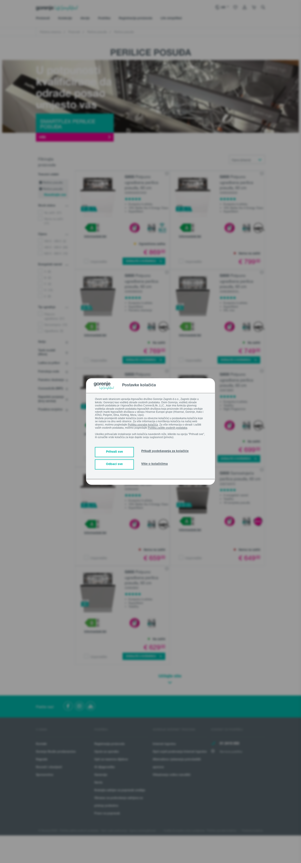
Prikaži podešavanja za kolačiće (165, 451)
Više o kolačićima (154, 464)
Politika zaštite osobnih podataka (167, 427)
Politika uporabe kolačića (143, 424)
